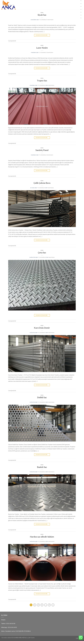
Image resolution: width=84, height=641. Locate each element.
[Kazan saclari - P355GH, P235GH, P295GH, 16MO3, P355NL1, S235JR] (16, 5)
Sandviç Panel (42, 150)
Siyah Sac (42, 15)
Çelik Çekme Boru (42, 183)
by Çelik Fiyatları (30, 637)
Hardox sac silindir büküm (42, 536)
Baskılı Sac (42, 467)
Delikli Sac (42, 397)
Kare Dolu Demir (42, 328)
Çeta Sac (42, 252)
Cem (47, 85)
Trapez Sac (42, 80)
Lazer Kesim (42, 47)
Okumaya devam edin (41, 35)
